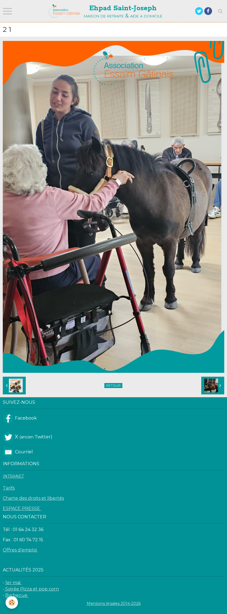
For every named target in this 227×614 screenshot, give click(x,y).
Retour (113, 385)
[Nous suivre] (8, 418)
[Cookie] (12, 602)
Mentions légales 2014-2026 (114, 603)
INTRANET (13, 476)
